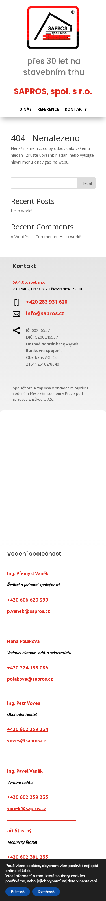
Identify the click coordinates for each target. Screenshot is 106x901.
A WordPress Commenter (34, 236)
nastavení (88, 881)
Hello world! (21, 210)
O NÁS (25, 109)
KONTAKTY (76, 109)
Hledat (86, 183)
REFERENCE (48, 109)
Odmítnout (46, 891)
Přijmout (17, 891)
